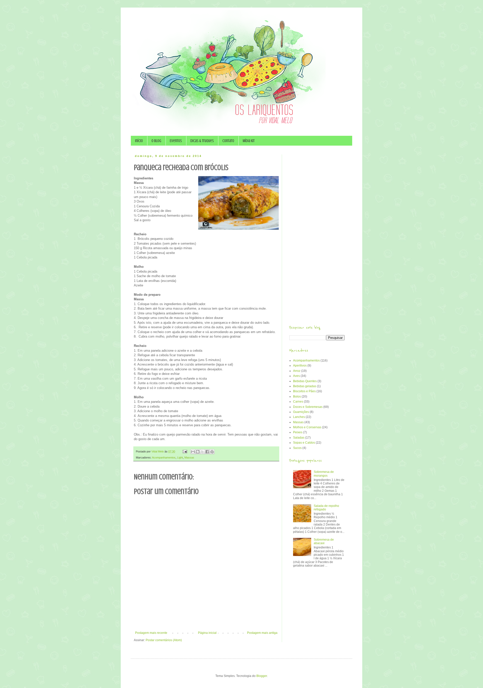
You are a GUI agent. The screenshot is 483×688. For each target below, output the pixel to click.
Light (180, 457)
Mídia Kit (249, 141)
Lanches (299, 417)
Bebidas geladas (304, 386)
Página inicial (207, 633)
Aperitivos (300, 365)
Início (139, 141)
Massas (189, 457)
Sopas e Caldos (304, 442)
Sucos (297, 448)
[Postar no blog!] (197, 451)
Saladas (298, 437)
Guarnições (301, 412)
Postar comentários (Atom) (164, 640)
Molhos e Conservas (307, 427)
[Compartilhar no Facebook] (207, 451)
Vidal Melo (158, 451)
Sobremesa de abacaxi (324, 541)
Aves (296, 376)
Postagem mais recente (151, 633)
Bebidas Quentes (305, 381)
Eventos (176, 141)
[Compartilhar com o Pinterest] (212, 451)
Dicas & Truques (202, 141)
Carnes (298, 401)
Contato (228, 141)
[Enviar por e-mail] (192, 451)
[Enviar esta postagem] (184, 451)
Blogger (261, 676)
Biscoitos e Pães (304, 391)
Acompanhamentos (164, 457)
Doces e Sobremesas (308, 407)
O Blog (156, 141)
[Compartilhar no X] (202, 451)
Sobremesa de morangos (324, 473)
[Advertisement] (206, 617)
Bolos (297, 396)
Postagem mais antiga (262, 633)
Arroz (296, 371)
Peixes (297, 432)
